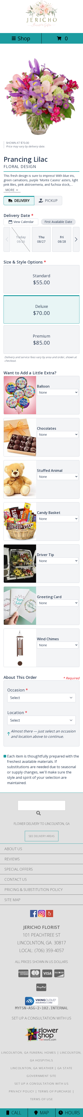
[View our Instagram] (41, 915)
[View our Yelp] (49, 915)
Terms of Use (41, 1099)
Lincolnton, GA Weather (32, 1068)
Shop (24, 38)
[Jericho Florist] (41, 26)
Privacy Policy (21, 1091)
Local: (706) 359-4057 (41, 950)
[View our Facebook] (33, 915)
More (9, 190)
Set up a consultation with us (41, 1018)
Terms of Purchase (54, 1091)
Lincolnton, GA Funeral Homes (28, 1053)
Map (43, 1113)
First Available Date (58, 222)
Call (15, 1113)
